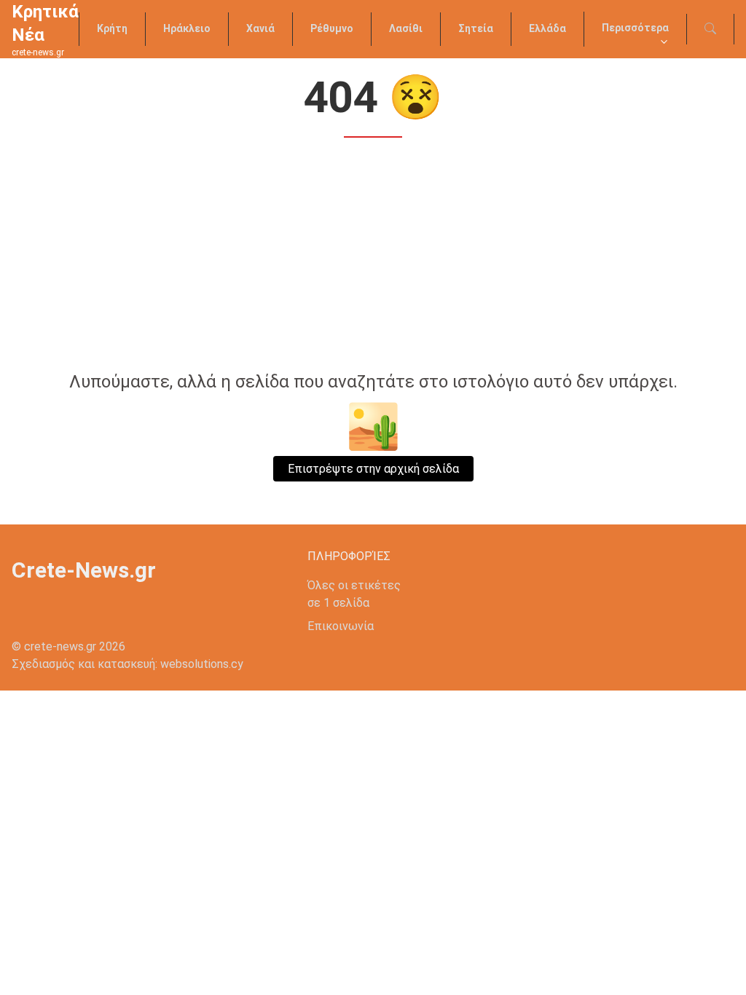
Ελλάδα (547, 28)
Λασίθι (406, 28)
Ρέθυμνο (331, 28)
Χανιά (260, 28)
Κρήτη (112, 28)
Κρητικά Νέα (45, 23)
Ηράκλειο (187, 28)
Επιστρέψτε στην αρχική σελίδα (373, 469)
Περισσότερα (635, 28)
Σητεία (475, 28)
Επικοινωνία (340, 626)
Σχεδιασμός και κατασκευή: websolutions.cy (127, 664)
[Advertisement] (373, 256)
